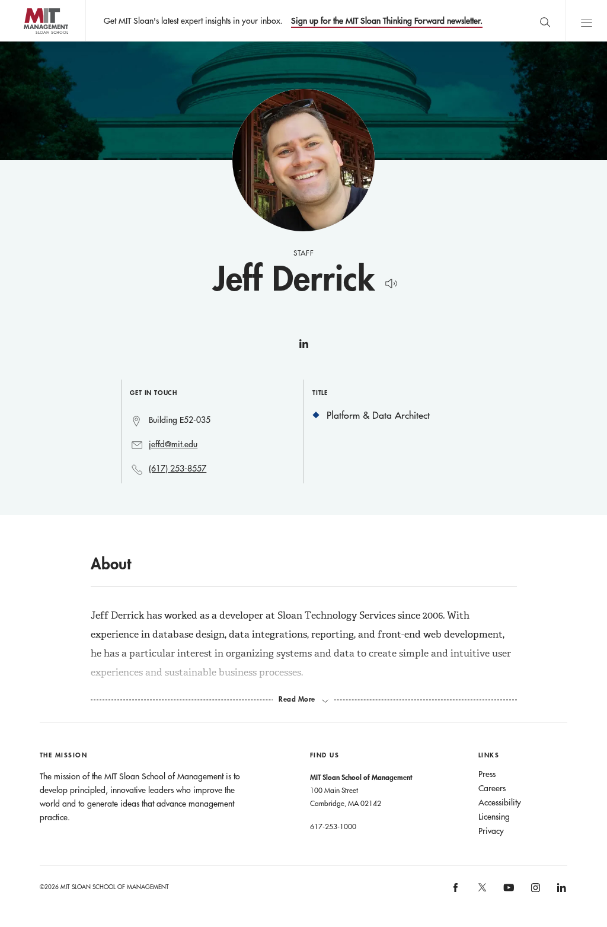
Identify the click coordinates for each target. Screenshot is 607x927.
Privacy (491, 831)
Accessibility (499, 802)
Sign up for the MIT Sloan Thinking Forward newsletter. (387, 20)
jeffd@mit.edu (173, 444)
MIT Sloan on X (481, 891)
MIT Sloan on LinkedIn (561, 891)
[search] (545, 20)
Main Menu (586, 20)
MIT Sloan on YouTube (507, 894)
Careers (492, 788)
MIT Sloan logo (30, 41)
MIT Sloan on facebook (456, 891)
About (111, 563)
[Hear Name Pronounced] (388, 281)
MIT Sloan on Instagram (534, 891)
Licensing (494, 816)
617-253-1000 (333, 826)
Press (487, 774)
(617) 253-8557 (177, 468)
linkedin (303, 348)
